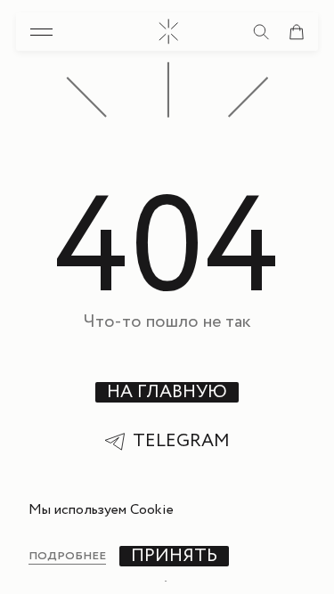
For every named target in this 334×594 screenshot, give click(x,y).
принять (174, 556)
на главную (167, 392)
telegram (181, 441)
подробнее (67, 556)
